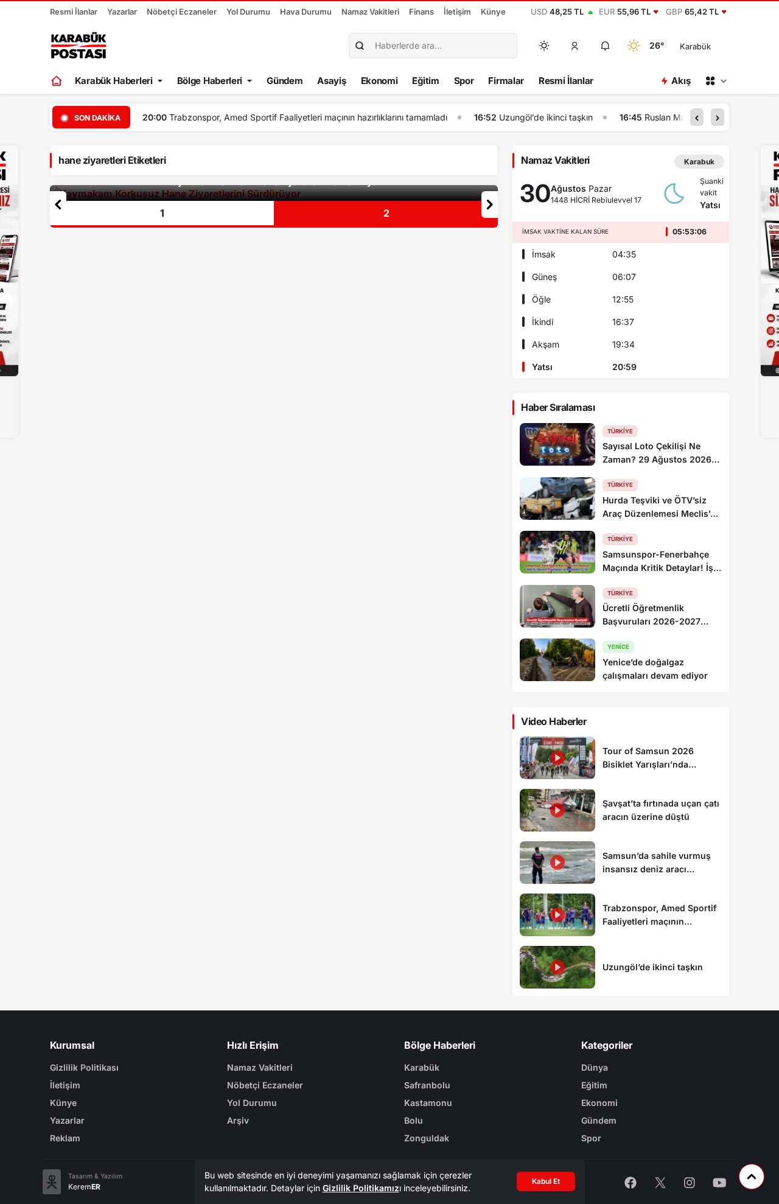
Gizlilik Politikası (84, 1067)
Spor (464, 80)
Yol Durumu (248, 11)
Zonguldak (426, 1138)
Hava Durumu (306, 11)
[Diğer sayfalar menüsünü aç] (715, 81)
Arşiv (238, 1120)
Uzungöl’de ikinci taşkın (546, 117)
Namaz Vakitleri (370, 11)
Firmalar (506, 80)
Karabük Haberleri (114, 80)
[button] (575, 45)
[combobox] (712, 45)
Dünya (594, 1067)
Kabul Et (546, 1181)
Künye (493, 11)
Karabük (421, 1067)
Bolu (413, 1120)
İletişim (457, 11)
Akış (680, 80)
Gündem (284, 80)
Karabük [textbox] (695, 46)
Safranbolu (427, 1085)
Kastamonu (428, 1102)
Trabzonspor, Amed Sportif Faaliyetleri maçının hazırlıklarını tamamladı (308, 117)
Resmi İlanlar (73, 11)
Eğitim (425, 80)
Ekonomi (379, 80)
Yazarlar (122, 11)
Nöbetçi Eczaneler (182, 11)
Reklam (65, 1138)
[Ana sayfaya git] (57, 81)
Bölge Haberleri (210, 80)
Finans (421, 11)
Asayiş (331, 80)
